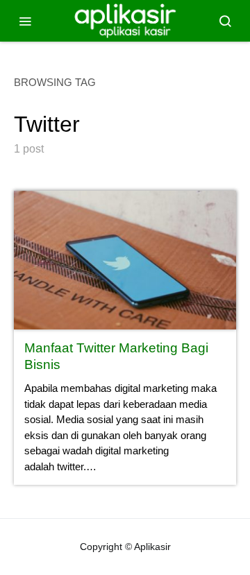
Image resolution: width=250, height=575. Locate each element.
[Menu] (25, 21)
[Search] (225, 21)
